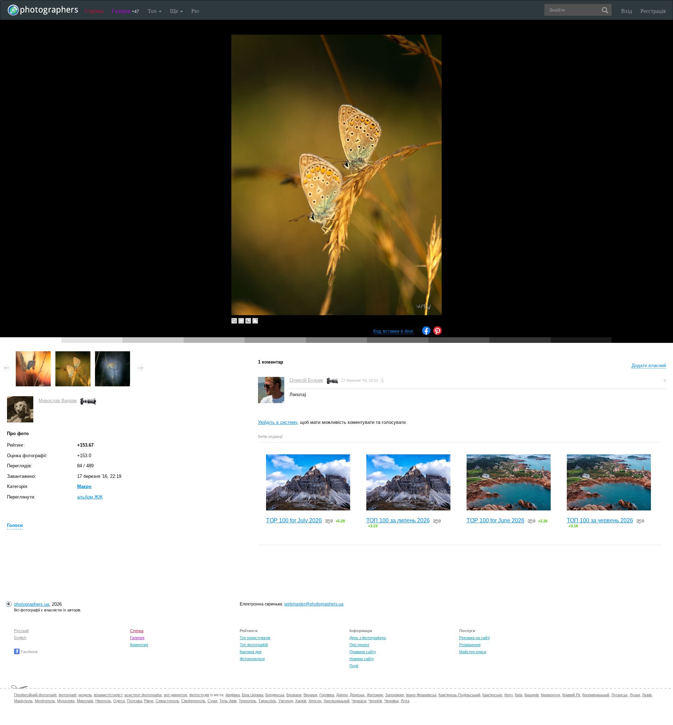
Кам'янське (492, 695)
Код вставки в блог (393, 331)
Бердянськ (274, 695)
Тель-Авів (228, 701)
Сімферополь (193, 701)
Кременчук (550, 695)
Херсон (314, 701)
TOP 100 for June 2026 (495, 520)
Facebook (29, 652)
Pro (195, 10)
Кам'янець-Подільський (459, 695)
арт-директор (175, 695)
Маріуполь (23, 701)
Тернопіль (247, 701)
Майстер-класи (472, 652)
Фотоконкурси (252, 659)
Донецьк (357, 695)
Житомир (375, 695)
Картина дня (250, 652)
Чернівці (391, 701)
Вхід (626, 10)
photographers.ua (31, 604)
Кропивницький (595, 695)
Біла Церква (252, 695)
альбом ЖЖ (90, 497)
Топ (153, 10)
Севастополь (167, 701)
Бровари (293, 695)
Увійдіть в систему (277, 422)
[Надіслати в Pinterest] (437, 333)
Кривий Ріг (571, 695)
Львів (647, 695)
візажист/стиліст (108, 695)
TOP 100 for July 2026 (294, 520)
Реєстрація (653, 10)
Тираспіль (267, 701)
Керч (508, 695)
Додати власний (649, 365)
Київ (518, 695)
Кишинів (531, 695)
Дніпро (342, 695)
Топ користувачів (255, 638)
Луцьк (635, 695)
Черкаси (359, 701)
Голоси (15, 525)
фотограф (67, 695)
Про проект (359, 645)
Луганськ (619, 695)
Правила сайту (362, 652)
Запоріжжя (394, 695)
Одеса (119, 701)
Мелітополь (45, 701)
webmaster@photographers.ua (314, 604)
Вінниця (310, 695)
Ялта (405, 701)
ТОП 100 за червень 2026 (600, 520)
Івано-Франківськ (421, 695)
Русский (21, 631)
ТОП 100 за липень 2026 (398, 520)
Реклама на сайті (474, 638)
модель (85, 695)
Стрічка (94, 10)
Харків (300, 701)
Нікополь (103, 701)
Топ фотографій (254, 645)
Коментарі (139, 645)
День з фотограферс (367, 638)
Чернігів (375, 701)
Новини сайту (361, 659)
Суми (212, 701)
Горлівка (326, 695)
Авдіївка (232, 695)
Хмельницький (336, 701)
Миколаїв (85, 701)
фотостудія (199, 695)
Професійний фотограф (35, 695)
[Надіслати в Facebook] (426, 333)
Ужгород (285, 701)
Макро (84, 486)
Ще (174, 10)
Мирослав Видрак (58, 400)
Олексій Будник (306, 380)
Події (353, 666)
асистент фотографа (143, 695)
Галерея (125, 10)
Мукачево (66, 701)
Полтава (134, 701)
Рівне (149, 701)
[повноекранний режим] (255, 321)
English (20, 638)
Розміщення (470, 645)
